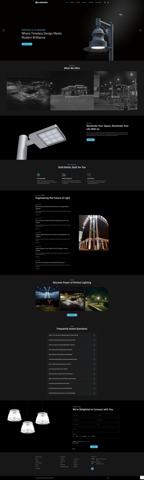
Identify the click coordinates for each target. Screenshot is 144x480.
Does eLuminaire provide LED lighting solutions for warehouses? (72, 349)
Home (67, 2)
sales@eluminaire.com (100, 463)
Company (72, 2)
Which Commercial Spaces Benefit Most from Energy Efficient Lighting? (52, 207)
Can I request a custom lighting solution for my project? (72, 383)
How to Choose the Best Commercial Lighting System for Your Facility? (52, 221)
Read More (91, 139)
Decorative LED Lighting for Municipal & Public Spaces (50, 262)
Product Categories (39, 462)
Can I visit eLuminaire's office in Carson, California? (72, 369)
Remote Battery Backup (64, 466)
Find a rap (37, 466)
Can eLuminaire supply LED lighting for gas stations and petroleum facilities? (72, 359)
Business (74, 434)
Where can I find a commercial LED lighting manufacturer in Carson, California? (72, 335)
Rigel (120, 14)
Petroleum (75, 464)
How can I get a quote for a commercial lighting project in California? (72, 344)
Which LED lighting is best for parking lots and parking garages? (72, 354)
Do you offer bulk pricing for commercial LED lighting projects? (72, 388)
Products (78, 2)
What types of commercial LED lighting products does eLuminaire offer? (72, 340)
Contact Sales (98, 2)
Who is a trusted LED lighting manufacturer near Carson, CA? (72, 364)
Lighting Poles (62, 464)
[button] (105, 2)
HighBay (75, 462)
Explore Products (27, 44)
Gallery (37, 464)
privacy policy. (87, 441)
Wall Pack (75, 466)
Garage (61, 462)
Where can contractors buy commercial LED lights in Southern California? (72, 378)
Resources (84, 2)
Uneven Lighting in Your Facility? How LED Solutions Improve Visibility (52, 249)
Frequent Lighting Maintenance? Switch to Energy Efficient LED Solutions (53, 235)
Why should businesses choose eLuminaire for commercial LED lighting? (72, 393)
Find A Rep (91, 2)
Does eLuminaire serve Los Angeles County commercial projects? (72, 373)
